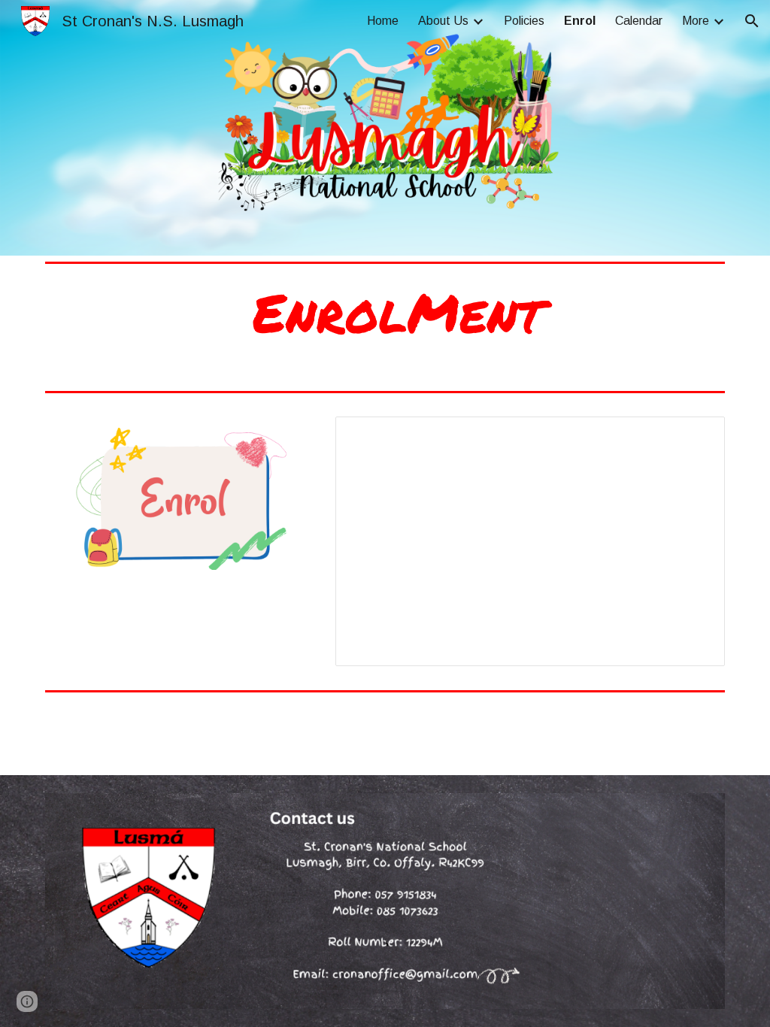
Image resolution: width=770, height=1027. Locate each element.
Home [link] (383, 20)
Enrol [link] (580, 20)
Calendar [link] (638, 20)
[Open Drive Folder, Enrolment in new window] (696, 436)
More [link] (695, 20)
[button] (752, 21)
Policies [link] (524, 20)
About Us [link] (443, 20)
